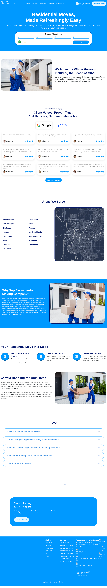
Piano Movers (64, 559)
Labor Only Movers (66, 553)
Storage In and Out (66, 561)
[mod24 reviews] (63, 125)
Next (81, 42)
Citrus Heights (8, 224)
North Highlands (35, 232)
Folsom (32, 228)
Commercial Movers (66, 548)
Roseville (6, 245)
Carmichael (33, 220)
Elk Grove (7, 228)
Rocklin (6, 240)
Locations (43, 4)
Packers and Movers (67, 556)
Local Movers (64, 543)
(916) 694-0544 (84, 4)
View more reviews (53, 180)
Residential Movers (66, 545)
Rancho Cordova (35, 236)
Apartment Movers (66, 551)
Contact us (49, 548)
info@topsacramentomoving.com (90, 558)
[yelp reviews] (44, 125)
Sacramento (33, 245)
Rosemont (33, 240)
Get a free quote (99, 4)
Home (28, 4)
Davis (31, 224)
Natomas (6, 232)
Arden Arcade (8, 220)
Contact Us (60, 4)
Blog (47, 556)
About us (48, 543)
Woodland (7, 249)
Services (48, 545)
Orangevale (7, 236)
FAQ (46, 553)
